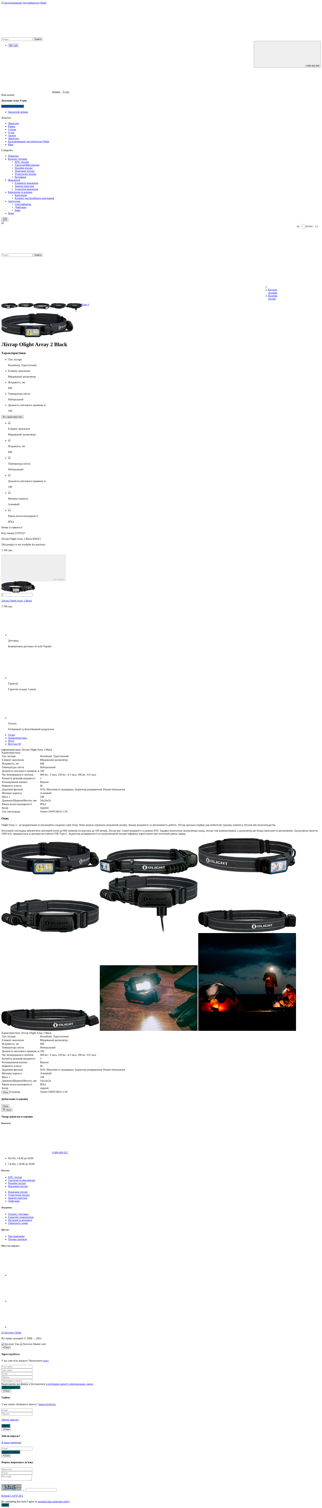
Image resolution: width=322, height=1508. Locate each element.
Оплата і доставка (18, 1214)
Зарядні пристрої (24, 186)
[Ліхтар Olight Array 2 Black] (9, 307)
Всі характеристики (12, 417)
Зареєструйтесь (47, 1404)
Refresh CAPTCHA (12, 1495)
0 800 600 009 (312, 66)
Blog (10, 144)
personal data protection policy (54, 1501)
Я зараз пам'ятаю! (11, 1442)
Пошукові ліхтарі (24, 171)
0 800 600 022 (60, 1152)
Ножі (11, 213)
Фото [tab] (11, 740)
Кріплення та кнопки (20, 192)
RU (10, 45)
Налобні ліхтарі (24, 168)
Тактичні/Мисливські (27, 165)
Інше (17, 210)
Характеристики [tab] (17, 737)
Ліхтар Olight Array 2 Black (16, 600)
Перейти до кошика (12, 106)
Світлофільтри (23, 204)
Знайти (37, 39)
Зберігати (13, 123)
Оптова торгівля (17, 1239)
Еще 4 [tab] (85, 304)
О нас (11, 132)
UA (15, 45)
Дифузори (20, 207)
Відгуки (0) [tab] (14, 744)
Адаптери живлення (26, 189)
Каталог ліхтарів (17, 158)
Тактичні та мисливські (21, 1180)
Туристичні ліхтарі (25, 174)
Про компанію (16, 1236)
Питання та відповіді (20, 1220)
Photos (11, 126)
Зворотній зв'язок (18, 112)
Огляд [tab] (11, 734)
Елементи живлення (26, 183)
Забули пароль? (10, 1419)
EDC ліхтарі (22, 162)
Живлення (14, 180)
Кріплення (21, 195)
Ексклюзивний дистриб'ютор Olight (28, 141)
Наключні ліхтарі (18, 1186)
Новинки (13, 155)
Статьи (12, 129)
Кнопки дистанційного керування (34, 198)
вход (45, 1360)
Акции (12, 135)
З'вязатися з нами (18, 1223)
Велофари (20, 177)
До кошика (58, 579)
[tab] (12, 416)
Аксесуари (14, 201)
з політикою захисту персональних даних (69, 1384)
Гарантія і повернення (20, 1217)
